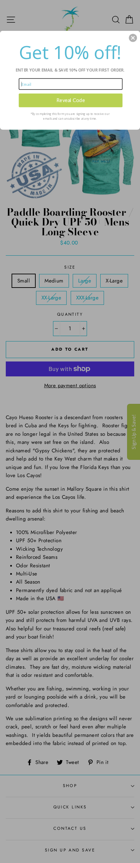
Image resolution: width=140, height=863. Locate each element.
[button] (133, 38)
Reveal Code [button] (70, 100)
